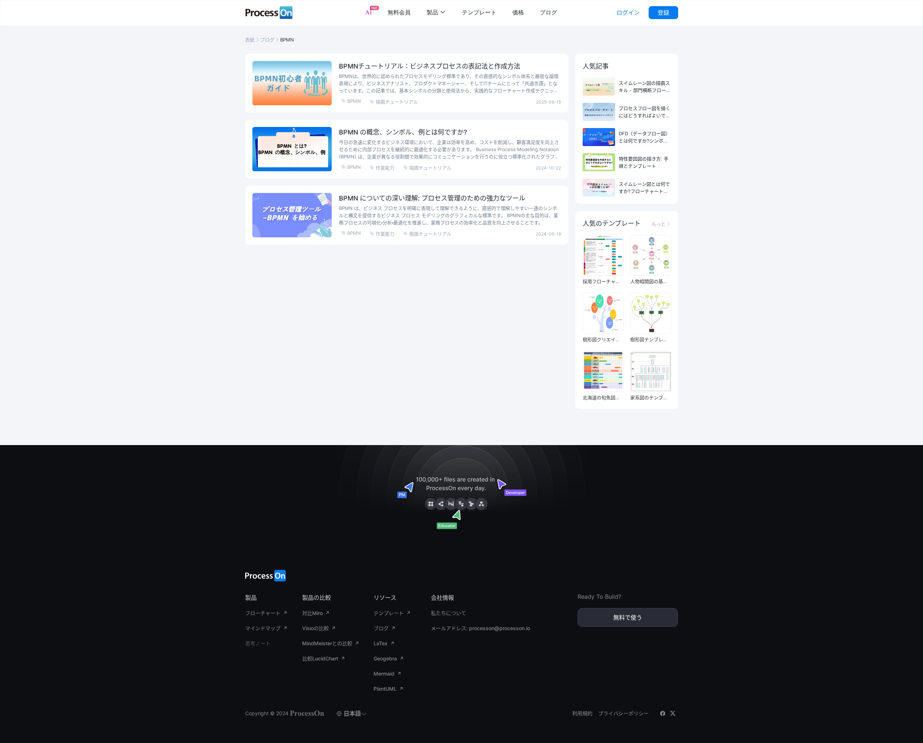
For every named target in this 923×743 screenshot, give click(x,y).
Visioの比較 (315, 628)
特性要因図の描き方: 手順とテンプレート (643, 162)
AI (368, 12)
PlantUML (385, 689)
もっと (661, 224)
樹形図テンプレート (650, 339)
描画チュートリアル (394, 102)
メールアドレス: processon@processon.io (480, 628)
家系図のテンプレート (650, 397)
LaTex (381, 643)
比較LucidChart (320, 658)
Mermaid (384, 674)
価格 (518, 12)
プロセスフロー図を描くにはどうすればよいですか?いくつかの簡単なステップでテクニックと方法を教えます (644, 112)
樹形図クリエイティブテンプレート (603, 339)
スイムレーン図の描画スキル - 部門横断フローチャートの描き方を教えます (645, 87)
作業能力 (382, 168)
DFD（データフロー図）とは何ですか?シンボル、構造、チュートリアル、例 (644, 137)
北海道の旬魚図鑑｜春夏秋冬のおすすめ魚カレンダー (603, 397)
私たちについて (448, 613)
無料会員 (399, 12)
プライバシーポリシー (623, 713)
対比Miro (312, 613)
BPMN (351, 101)
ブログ (548, 12)
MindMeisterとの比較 (327, 643)
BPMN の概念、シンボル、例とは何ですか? (403, 132)
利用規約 (582, 713)
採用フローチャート (603, 281)
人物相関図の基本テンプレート (650, 281)
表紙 (250, 40)
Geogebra (385, 658)
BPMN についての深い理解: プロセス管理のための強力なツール (432, 198)
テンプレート (479, 12)
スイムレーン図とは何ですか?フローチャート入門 (644, 188)
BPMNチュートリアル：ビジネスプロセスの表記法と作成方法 (429, 66)
